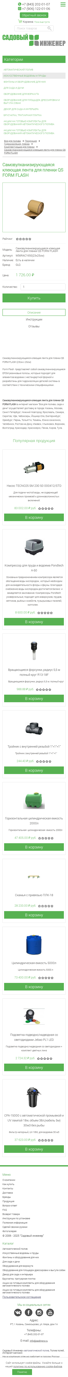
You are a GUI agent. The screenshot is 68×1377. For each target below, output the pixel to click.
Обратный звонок (34, 15)
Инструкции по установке (16, 1218)
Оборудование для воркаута (21, 93)
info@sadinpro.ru (39, 1340)
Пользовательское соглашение (21, 1297)
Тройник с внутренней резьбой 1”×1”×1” (34, 746)
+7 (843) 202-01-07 (36, 4)
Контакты (7, 1188)
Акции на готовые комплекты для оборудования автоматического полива (29, 123)
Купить (34, 298)
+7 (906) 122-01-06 (36, 8)
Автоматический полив (18, 69)
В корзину (34, 517)
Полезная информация (14, 1222)
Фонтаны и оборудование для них (25, 81)
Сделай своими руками (14, 1226)
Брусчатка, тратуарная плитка (23, 115)
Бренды (6, 1197)
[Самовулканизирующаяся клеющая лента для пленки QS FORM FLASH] (34, 207)
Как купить (8, 1184)
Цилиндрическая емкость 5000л (34, 963)
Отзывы (34, 326)
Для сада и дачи (14, 87)
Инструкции (34, 319)
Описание (34, 312)
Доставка (7, 1192)
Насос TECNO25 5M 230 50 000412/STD (34, 486)
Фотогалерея (9, 1231)
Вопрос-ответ (9, 1205)
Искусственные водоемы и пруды (25, 75)
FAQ (4, 1209)
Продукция (8, 1201)
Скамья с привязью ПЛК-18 (34, 895)
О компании (8, 1179)
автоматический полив (36, 1350)
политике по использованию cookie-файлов (37, 1366)
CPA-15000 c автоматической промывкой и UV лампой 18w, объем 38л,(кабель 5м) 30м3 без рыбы (34, 1120)
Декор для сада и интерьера (21, 109)
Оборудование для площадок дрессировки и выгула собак (32, 101)
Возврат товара (11, 1214)
